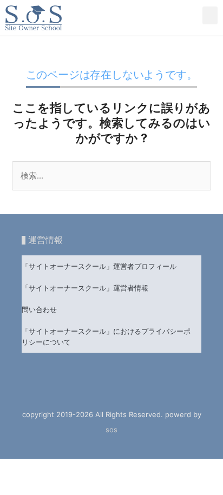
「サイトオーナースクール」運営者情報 (85, 287)
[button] (210, 15)
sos (111, 429)
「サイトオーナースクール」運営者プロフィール (99, 266)
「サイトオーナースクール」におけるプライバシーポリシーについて (106, 336)
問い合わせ (39, 309)
